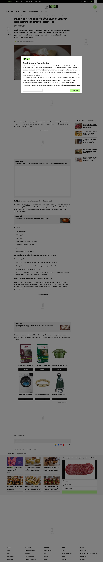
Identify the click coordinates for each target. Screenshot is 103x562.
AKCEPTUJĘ (75, 90)
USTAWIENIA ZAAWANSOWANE (32, 90)
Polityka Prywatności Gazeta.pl (67, 85)
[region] (51, 74)
